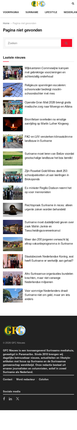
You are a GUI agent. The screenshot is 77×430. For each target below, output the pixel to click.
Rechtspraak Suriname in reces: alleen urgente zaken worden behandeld (48, 207)
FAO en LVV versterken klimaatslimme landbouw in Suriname (48, 138)
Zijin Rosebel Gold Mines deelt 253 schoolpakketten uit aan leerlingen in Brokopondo (47, 175)
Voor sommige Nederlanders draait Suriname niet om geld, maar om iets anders (47, 294)
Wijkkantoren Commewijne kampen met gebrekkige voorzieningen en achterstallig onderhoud (47, 72)
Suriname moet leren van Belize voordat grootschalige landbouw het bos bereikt (49, 155)
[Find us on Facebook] (4, 399)
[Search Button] (73, 3)
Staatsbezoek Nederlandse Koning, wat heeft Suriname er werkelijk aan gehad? (49, 258)
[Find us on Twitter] (17, 399)
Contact (7, 379)
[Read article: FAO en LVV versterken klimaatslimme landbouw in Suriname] (13, 141)
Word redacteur (25, 379)
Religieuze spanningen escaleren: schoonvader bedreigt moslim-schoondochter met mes (45, 89)
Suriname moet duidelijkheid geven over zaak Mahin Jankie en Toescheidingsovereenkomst (49, 226)
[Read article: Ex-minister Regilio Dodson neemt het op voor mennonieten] (13, 193)
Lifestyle (51, 12)
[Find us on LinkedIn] (10, 399)
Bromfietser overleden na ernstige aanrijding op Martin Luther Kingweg (47, 121)
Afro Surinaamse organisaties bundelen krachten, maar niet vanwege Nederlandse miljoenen (49, 277)
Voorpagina (11, 12)
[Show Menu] (4, 3)
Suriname (31, 12)
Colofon (44, 379)
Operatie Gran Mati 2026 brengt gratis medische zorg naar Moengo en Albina (48, 104)
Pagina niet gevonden (24, 23)
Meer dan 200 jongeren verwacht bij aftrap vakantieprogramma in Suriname (49, 241)
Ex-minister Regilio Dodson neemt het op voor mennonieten (48, 190)
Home (6, 23)
